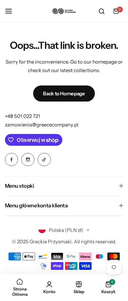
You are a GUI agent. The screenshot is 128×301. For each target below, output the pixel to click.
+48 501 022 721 (22, 116)
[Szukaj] (101, 11)
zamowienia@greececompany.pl (41, 125)
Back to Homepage (64, 93)
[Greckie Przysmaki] (64, 11)
